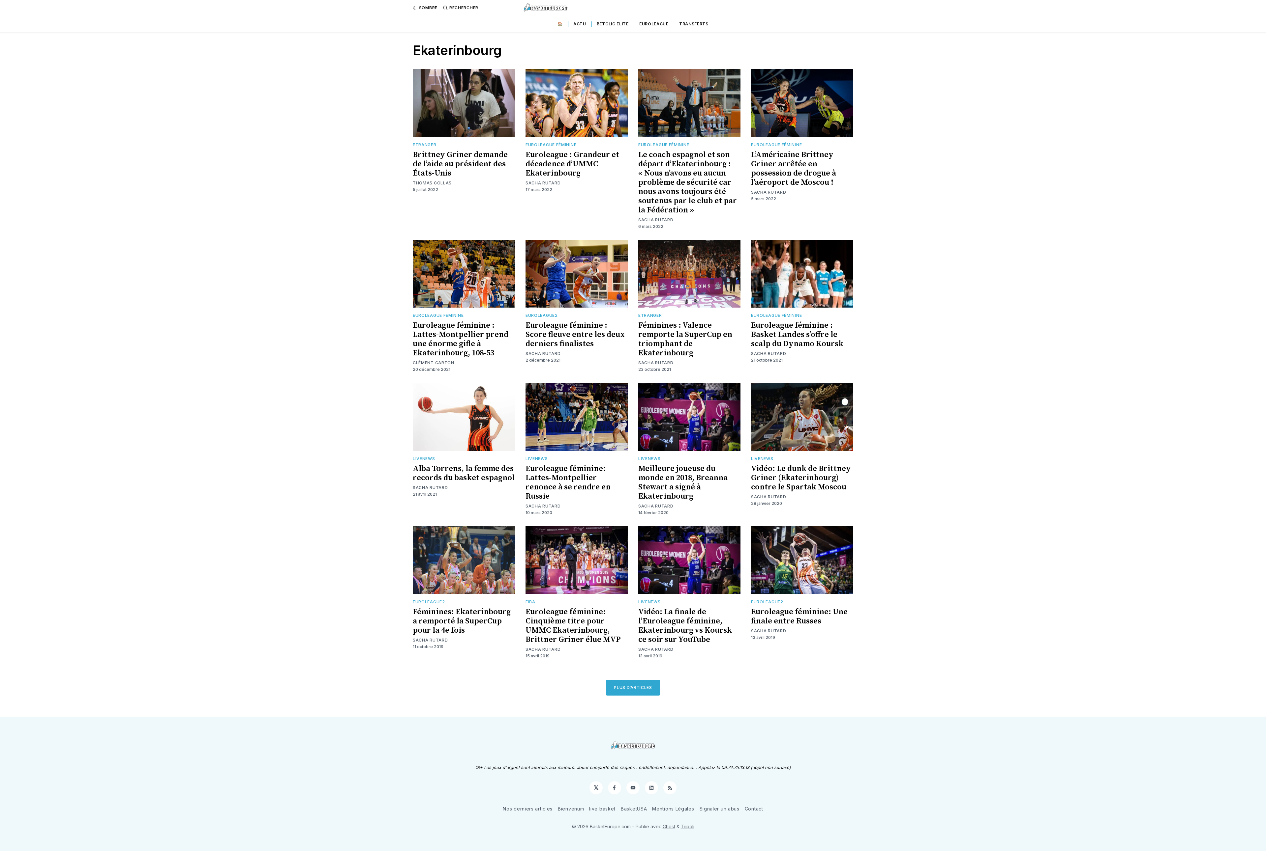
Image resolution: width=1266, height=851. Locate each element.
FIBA (530, 601)
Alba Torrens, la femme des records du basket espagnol (464, 473)
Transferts (693, 23)
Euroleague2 (542, 315)
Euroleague (654, 23)
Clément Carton (433, 362)
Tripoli (687, 826)
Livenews (424, 458)
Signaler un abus (719, 808)
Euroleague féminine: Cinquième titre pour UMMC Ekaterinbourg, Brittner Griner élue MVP (573, 626)
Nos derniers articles (528, 808)
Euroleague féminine (551, 144)
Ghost (669, 826)
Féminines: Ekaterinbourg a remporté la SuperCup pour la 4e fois (462, 621)
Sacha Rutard (543, 182)
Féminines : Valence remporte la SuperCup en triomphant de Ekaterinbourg (685, 339)
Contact (754, 808)
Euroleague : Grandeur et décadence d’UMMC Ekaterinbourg (572, 164)
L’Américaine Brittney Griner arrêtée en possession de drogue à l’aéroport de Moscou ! (793, 168)
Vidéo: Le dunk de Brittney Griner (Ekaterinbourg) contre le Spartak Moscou (801, 478)
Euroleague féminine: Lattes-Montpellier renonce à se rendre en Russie (568, 482)
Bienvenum (571, 808)
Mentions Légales (673, 808)
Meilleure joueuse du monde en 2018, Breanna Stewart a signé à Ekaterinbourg (683, 482)
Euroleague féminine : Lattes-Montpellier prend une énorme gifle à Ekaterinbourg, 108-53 (460, 339)
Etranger (425, 144)
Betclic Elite (613, 23)
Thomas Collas (432, 182)
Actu (579, 23)
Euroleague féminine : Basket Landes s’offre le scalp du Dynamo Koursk (797, 334)
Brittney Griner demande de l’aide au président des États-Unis (460, 164)
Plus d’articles (633, 687)
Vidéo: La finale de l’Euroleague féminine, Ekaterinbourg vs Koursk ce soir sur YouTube (685, 626)
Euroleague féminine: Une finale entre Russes (799, 616)
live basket (602, 808)
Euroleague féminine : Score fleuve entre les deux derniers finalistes (575, 334)
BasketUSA (634, 808)
